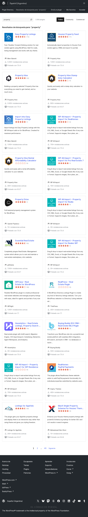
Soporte (48, 465)
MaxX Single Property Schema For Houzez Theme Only (70, 407)
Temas (26, 465)
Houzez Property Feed (68, 34)
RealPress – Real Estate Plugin (65, 283)
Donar (70, 469)
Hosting (5, 469)
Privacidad (6, 473)
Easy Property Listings (25, 34)
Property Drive (22, 199)
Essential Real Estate (24, 240)
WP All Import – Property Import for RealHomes (69, 118)
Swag (70, 473)
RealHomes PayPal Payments (66, 365)
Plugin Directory (8, 10)
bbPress (6, 487)
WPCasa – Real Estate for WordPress (25, 283)
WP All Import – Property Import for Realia (69, 200)
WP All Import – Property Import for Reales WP (69, 241)
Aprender (48, 461)
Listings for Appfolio (24, 406)
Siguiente (52, 448)
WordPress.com (9, 480)
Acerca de (6, 461)
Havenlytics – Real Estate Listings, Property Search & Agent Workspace (27, 324)
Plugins (26, 469)
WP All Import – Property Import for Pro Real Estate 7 (71, 159)
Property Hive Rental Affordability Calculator (25, 159)
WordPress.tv (51, 473)
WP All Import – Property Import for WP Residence (26, 365)
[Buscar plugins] (31, 19)
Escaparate (28, 461)
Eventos (70, 465)
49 (45, 448)
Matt (5, 484)
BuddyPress (8, 491)
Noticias (5, 465)
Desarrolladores (51, 469)
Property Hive (21, 75)
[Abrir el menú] (84, 3)
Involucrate (71, 461)
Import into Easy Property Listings (23, 118)
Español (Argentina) (15, 501)
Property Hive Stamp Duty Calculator (67, 76)
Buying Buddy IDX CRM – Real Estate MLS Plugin (69, 324)
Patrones (27, 473)
